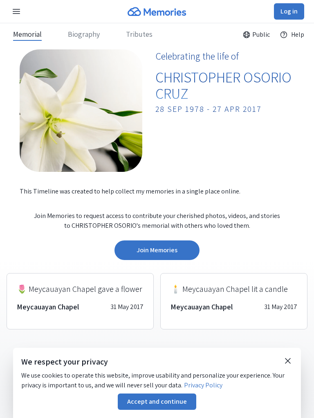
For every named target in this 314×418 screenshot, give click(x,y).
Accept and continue (157, 401)
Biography (84, 34)
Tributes (139, 34)
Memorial (27, 34)
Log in (289, 11)
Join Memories (157, 250)
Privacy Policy (203, 385)
